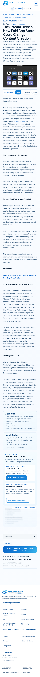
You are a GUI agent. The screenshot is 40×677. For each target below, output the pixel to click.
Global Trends (28, 14)
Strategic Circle (27, 641)
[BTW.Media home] (14, 3)
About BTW (6, 668)
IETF (4, 619)
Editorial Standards (10, 672)
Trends (18, 14)
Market (11, 14)
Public (18, 92)
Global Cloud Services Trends (15, 17)
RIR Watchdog (8, 609)
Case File (24, 609)
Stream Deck (19, 121)
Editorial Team (27, 668)
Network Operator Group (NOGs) (9, 624)
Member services (29, 629)
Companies (7, 646)
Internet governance (11, 603)
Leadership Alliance (28, 636)
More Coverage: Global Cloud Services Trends (20, 549)
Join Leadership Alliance (17, 500)
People (5, 636)
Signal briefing (9, 20)
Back (7, 543)
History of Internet (27, 619)
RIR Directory (25, 624)
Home (5, 14)
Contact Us (25, 672)
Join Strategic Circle (16, 477)
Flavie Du (13, 557)
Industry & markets (11, 629)
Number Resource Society (9, 614)
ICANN (23, 614)
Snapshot (8, 536)
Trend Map (26, 92)
